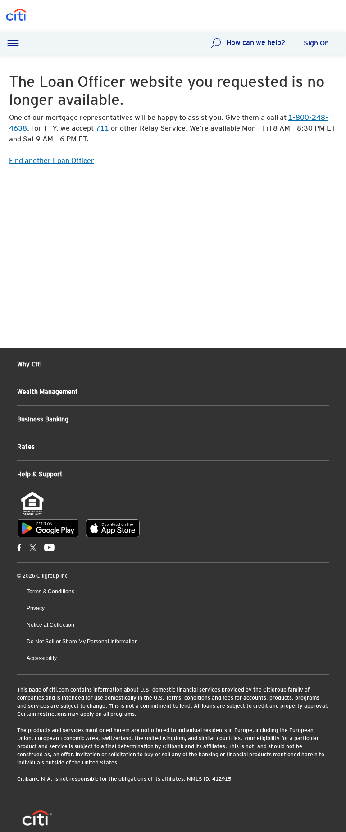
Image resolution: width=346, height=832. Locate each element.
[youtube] (49, 547)
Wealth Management (47, 391)
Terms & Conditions (50, 591)
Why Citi (29, 364)
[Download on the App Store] (113, 528)
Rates (26, 446)
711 (102, 128)
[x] (32, 547)
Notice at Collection (50, 625)
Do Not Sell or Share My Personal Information (82, 641)
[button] (13, 43)
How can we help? (255, 42)
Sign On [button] (316, 43)
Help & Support (40, 474)
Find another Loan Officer (51, 160)
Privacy (36, 608)
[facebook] (19, 547)
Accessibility (42, 658)
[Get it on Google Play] (48, 528)
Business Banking (42, 419)
